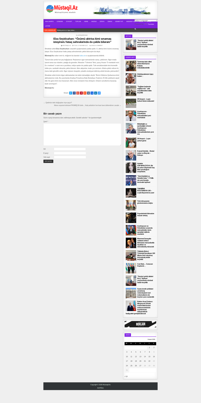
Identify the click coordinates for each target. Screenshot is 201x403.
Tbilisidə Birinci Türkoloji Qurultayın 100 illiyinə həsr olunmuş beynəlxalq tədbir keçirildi (146, 255)
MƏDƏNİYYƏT (131, 21)
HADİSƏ (94, 21)
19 (136, 361)
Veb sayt (46, 157)
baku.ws (83, 56)
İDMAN (110, 21)
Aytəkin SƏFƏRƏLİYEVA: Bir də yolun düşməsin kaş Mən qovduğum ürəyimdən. (146, 167)
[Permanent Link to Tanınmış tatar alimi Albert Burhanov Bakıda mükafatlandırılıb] (131, 66)
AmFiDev (100, 388)
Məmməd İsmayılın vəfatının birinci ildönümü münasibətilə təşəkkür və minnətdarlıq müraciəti (145, 243)
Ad (44, 149)
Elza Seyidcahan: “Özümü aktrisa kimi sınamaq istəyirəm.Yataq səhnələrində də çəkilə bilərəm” (82, 40)
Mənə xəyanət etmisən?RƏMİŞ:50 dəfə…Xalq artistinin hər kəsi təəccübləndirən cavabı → (87, 105)
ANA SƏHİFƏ (49, 21)
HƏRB (86, 21)
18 (131, 361)
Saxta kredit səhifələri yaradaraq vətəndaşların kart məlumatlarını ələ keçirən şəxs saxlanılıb (145, 293)
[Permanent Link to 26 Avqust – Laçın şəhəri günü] (131, 143)
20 (140, 361)
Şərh (45, 121)
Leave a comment (97, 45)
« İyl (126, 376)
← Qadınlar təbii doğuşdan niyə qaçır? (57, 102)
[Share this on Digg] (92, 93)
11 (131, 356)
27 (140, 366)
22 (149, 361)
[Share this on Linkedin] (95, 93)
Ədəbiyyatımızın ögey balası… (67, 30)
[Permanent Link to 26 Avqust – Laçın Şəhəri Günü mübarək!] (131, 103)
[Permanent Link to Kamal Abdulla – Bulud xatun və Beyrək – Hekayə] (131, 155)
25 (131, 366)
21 (145, 361)
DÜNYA (102, 21)
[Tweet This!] (70, 93)
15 (149, 356)
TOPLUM (78, 21)
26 (136, 366)
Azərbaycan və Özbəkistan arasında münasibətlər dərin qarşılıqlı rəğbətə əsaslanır (145, 230)
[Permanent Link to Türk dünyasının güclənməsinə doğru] (131, 205)
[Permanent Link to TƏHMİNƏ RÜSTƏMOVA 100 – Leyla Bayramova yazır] (131, 193)
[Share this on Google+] (77, 93)
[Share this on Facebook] (74, 93)
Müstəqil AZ (66, 45)
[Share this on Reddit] (84, 93)
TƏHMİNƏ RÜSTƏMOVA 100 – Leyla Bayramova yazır (145, 190)
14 (145, 356)
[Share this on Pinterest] (81, 93)
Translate (151, 24)
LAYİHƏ (47, 26)
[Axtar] (135, 29)
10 (127, 356)
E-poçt (45, 153)
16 (154, 356)
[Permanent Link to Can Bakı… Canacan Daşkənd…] (131, 268)
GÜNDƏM (60, 21)
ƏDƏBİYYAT (119, 21)
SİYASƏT (69, 21)
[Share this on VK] (88, 93)
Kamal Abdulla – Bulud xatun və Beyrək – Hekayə (145, 153)
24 (127, 366)
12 (136, 356)
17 (127, 361)
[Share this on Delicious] (99, 93)
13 (140, 356)
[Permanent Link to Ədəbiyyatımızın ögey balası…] (131, 78)
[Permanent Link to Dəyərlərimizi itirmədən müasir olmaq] (131, 218)
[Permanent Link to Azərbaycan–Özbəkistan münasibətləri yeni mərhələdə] (131, 116)
